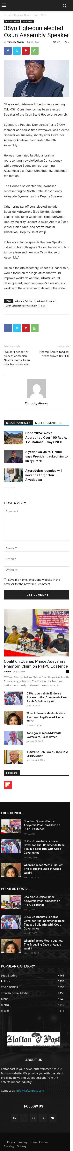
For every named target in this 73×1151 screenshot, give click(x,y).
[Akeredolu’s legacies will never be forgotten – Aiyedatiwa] (13, 475)
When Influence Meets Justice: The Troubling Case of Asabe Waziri (46, 717)
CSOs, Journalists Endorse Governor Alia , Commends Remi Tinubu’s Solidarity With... (46, 697)
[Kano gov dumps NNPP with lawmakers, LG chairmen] (13, 738)
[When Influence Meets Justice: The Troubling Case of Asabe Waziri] (13, 718)
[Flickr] (33, 1118)
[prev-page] (6, 489)
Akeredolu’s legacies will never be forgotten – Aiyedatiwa (43, 475)
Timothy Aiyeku (15, 41)
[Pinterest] (26, 51)
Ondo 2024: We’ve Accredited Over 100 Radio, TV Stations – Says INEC (46, 437)
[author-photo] (36, 398)
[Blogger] (14, 1118)
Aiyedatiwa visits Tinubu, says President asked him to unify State (46, 456)
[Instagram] (43, 1118)
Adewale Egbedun (46, 300)
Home (7, 15)
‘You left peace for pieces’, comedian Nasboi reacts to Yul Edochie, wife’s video (17, 358)
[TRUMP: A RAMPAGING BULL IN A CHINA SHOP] (13, 757)
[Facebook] (8, 51)
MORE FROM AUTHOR (48, 422)
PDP (43, 305)
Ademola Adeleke (24, 300)
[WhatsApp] (35, 51)
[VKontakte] (52, 1118)
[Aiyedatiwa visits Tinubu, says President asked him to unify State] (13, 456)
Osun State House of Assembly (21, 305)
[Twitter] (17, 51)
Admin (7, 671)
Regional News (22, 15)
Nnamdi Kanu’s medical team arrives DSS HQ (54, 354)
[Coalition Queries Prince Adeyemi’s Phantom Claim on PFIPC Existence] (36, 632)
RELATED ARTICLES (18, 422)
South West (40, 15)
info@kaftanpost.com (30, 1090)
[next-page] (12, 489)
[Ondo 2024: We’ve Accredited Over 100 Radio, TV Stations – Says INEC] (13, 437)
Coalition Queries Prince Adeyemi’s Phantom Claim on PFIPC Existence (36, 664)
